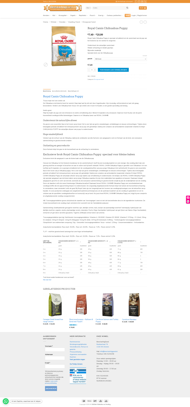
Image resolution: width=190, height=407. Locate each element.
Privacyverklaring (75, 352)
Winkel (53, 22)
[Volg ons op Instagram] (139, 1)
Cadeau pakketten (114, 15)
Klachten (73, 357)
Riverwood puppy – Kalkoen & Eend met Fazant (81, 320)
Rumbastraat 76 (102, 344)
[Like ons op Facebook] (135, 1)
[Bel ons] (145, 1)
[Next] (146, 312)
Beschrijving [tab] (47, 91)
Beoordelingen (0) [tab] (73, 91)
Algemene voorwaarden (78, 354)
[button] (124, 1)
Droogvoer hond (88, 22)
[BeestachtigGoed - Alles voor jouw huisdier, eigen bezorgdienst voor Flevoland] (62, 8)
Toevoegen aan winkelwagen (113, 70)
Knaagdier (63, 15)
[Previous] (43, 312)
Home (45, 22)
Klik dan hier (47, 280)
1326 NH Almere (102, 347)
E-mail (47, 363)
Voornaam (49, 346)
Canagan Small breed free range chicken (53, 320)
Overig (100, 15)
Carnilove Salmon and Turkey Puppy (107, 320)
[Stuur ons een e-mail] (142, 1)
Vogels (72, 15)
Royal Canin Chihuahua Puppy (63, 96)
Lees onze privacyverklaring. (51, 382)
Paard (92, 15)
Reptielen (82, 15)
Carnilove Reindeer (129, 319)
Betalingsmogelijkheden (78, 344)
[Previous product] (145, 22)
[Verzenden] (127, 8)
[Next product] (141, 22)
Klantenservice (75, 342)
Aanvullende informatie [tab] (59, 91)
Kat (54, 15)
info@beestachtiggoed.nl (109, 351)
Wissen (145, 56)
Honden (46, 15)
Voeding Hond (74, 22)
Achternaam (49, 354)
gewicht (90, 59)
